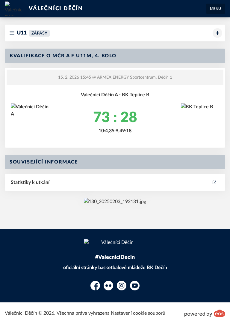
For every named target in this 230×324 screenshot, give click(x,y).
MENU (215, 8)
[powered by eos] (204, 313)
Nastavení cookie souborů (138, 313)
